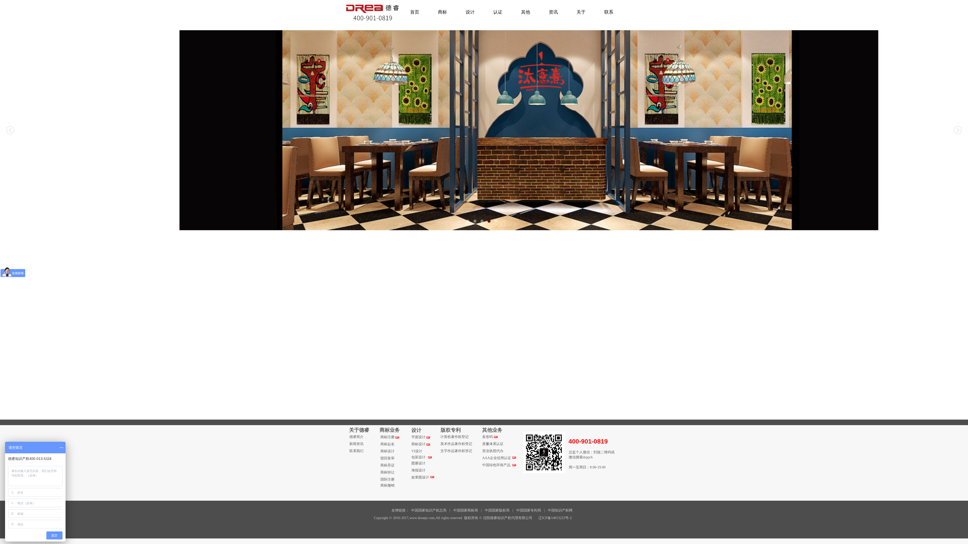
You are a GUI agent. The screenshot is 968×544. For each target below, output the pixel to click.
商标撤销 (387, 485)
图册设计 (418, 463)
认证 (497, 12)
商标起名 (387, 444)
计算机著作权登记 (454, 437)
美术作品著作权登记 (456, 444)
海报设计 (418, 470)
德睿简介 (356, 437)
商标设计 (387, 451)
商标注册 (387, 437)
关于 (581, 12)
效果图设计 (420, 477)
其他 (525, 12)
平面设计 (418, 437)
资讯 (553, 12)
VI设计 (416, 451)
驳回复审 (387, 458)
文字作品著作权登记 (456, 451)
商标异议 (387, 465)
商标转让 (387, 472)
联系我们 (356, 451)
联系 (608, 12)
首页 (414, 12)
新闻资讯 (356, 444)
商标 (442, 12)
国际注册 (387, 479)
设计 (470, 12)
